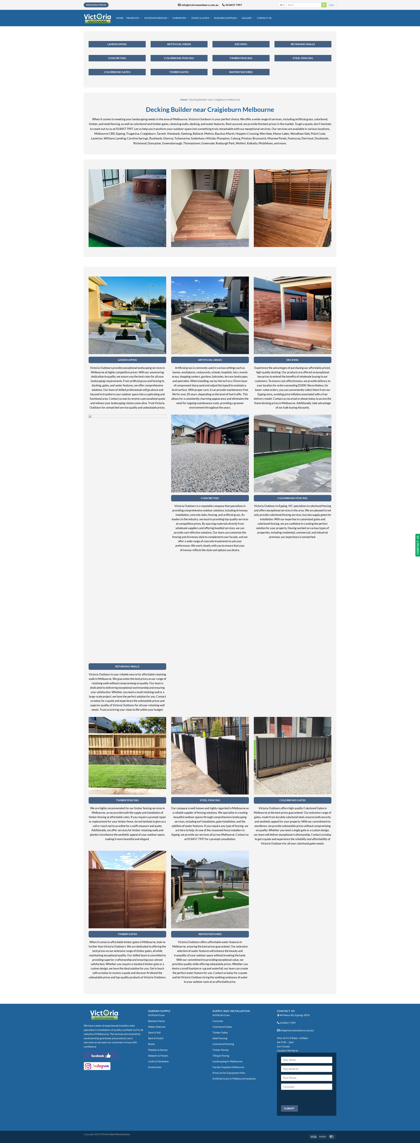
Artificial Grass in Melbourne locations (234, 1078)
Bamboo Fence (156, 1020)
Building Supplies (225, 18)
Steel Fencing (219, 1038)
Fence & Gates (200, 18)
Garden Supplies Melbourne (228, 1067)
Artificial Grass (156, 1015)
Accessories (154, 1067)
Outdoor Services (155, 18)
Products (132, 18)
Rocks (151, 1043)
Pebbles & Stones (158, 1049)
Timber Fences (220, 1049)
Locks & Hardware (158, 1061)
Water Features (157, 1026)
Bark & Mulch (155, 1038)
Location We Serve (287, 1050)
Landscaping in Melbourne (227, 1061)
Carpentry (179, 18)
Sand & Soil (154, 1032)
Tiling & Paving (220, 1055)
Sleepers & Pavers (158, 1055)
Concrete (217, 1020)
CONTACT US (418, 545)
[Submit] (323, 4)
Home (119, 18)
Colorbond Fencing (223, 1043)
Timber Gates (220, 1032)
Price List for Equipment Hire (228, 1072)
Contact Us (264, 18)
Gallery (247, 18)
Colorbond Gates (222, 1026)
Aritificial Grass (221, 1015)
